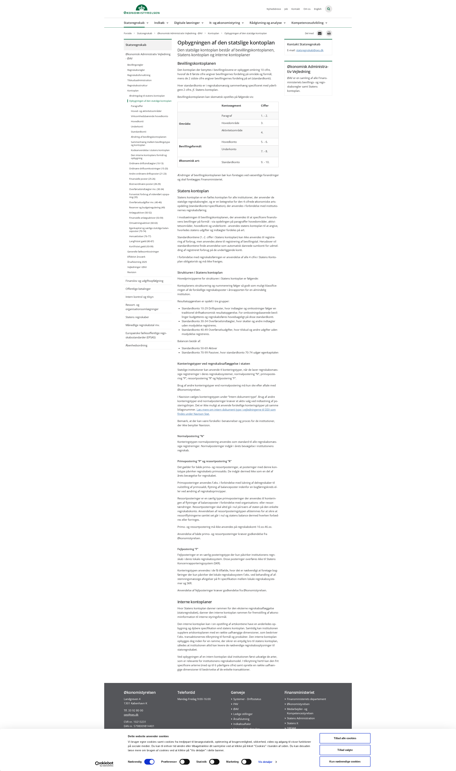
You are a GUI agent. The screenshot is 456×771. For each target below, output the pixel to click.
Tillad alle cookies (345, 738)
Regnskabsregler (136, 70)
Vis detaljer (265, 761)
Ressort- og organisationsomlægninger (142, 307)
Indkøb (159, 23)
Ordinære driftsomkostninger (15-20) (148, 168)
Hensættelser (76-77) (140, 236)
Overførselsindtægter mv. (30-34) (146, 189)
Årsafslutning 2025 (137, 261)
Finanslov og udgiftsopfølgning (144, 280)
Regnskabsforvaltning (138, 75)
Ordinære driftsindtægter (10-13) (146, 163)
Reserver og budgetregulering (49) (147, 207)
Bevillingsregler (135, 64)
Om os (307, 8)
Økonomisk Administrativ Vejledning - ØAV (148, 56)
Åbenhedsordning (136, 345)
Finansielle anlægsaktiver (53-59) (146, 217)
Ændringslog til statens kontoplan (147, 95)
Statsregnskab (134, 23)
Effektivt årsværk (136, 256)
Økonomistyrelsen (298, 704)
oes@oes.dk (131, 714)
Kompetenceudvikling (307, 23)
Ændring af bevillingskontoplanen (148, 136)
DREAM (291, 728)
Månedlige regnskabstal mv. (143, 325)
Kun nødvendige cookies (345, 761)
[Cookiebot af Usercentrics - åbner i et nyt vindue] (104, 764)
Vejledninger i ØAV (137, 267)
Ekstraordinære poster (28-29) (145, 184)
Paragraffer (137, 106)
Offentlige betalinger (138, 289)
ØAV (236, 709)
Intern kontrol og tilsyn (140, 297)
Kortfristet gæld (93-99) (141, 246)
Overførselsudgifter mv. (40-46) (145, 202)
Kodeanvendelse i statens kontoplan (150, 150)
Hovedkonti (137, 121)
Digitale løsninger (187, 23)
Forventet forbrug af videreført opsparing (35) (149, 196)
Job (286, 8)
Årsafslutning (241, 719)
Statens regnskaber (137, 317)
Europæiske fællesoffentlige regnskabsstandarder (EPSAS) (146, 335)
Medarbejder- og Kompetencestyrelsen (300, 711)
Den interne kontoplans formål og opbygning (149, 157)
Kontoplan (133, 90)
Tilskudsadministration (139, 80)
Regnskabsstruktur (137, 85)
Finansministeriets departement (306, 699)
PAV (235, 704)
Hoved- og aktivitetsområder (146, 111)
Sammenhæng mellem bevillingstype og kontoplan (150, 143)
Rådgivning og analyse (266, 23)
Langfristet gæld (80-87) (141, 241)
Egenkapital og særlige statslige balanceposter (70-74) (149, 229)
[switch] (185, 762)
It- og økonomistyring (224, 23)
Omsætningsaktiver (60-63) (143, 223)
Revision (131, 272)
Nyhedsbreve (274, 8)
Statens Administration (301, 718)
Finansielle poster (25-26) (142, 178)
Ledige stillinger (243, 714)
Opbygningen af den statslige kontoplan (150, 100)
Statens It (292, 723)
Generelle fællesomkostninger (143, 251)
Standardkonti (138, 131)
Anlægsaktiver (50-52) (140, 212)
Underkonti (137, 126)
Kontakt (295, 8)
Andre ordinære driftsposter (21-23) (148, 173)
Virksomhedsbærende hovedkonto (149, 116)
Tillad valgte (345, 749)
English (318, 8)
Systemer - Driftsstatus (247, 699)
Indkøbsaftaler (242, 724)
